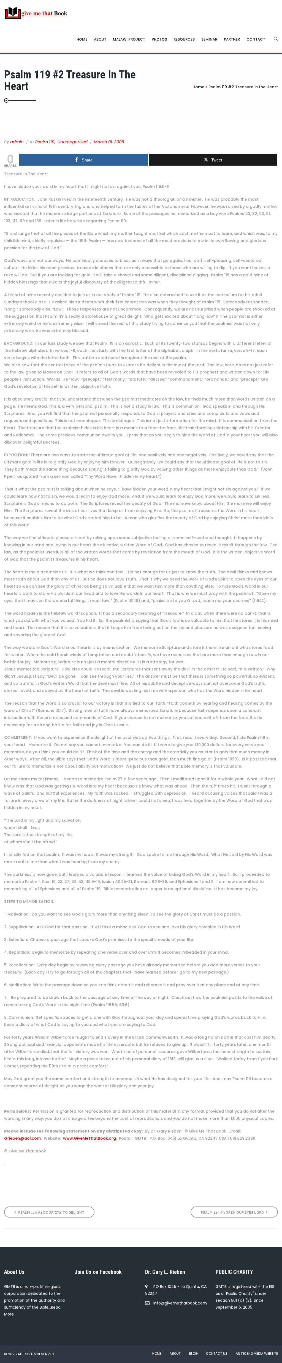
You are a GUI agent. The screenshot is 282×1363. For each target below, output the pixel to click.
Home (82, 39)
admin (17, 142)
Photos (159, 39)
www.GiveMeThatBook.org (89, 1138)
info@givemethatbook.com (180, 1303)
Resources (184, 39)
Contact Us (216, 1353)
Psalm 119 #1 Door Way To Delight (50, 1212)
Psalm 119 (44, 142)
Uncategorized (73, 142)
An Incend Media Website (257, 1353)
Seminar (209, 39)
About (100, 39)
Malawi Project (129, 39)
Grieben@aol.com (22, 1138)
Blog (193, 1353)
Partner (232, 39)
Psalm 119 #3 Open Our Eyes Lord (233, 1212)
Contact (255, 39)
